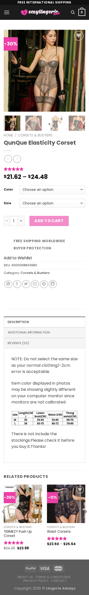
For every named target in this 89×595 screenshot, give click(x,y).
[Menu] (7, 12)
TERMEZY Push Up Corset (18, 533)
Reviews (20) (18, 343)
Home (8, 135)
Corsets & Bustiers (35, 135)
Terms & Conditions (52, 577)
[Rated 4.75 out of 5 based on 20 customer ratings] (44, 169)
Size (7, 203)
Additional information (29, 332)
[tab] (44, 322)
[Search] (73, 12)
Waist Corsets (59, 531)
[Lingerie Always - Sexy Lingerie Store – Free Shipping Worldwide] (40, 12)
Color (8, 190)
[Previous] (11, 71)
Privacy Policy (36, 581)
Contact (59, 581)
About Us (25, 577)
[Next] (77, 71)
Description (18, 322)
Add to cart (49, 221)
